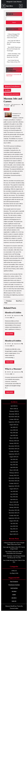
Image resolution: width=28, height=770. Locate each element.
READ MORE (10, 334)
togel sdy (14, 601)
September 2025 (13, 422)
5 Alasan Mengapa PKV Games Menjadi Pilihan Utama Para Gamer (13, 35)
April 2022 (12, 531)
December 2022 (13, 510)
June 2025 (12, 430)
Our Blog (7, 90)
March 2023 (13, 502)
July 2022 (12, 523)
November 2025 (13, 416)
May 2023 (12, 496)
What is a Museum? (13, 369)
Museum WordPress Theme (13, 606)
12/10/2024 (9, 343)
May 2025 (12, 432)
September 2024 (13, 454)
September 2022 (13, 518)
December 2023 (13, 478)
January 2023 (12, 507)
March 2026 (13, 408)
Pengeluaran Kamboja (14, 584)
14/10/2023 (9, 315)
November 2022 (13, 512)
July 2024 (12, 459)
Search (10, 14)
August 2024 (13, 456)
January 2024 (12, 475)
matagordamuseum (16, 104)
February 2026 (13, 411)
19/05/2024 (9, 371)
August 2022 (13, 520)
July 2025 (12, 427)
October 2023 (12, 483)
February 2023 (13, 504)
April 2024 (12, 467)
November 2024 (13, 448)
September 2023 (13, 486)
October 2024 (12, 451)
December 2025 (13, 414)
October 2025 (12, 419)
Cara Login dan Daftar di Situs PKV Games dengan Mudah (13, 42)
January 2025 (12, 443)
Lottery (13, 570)
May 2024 (12, 464)
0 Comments (7, 317)
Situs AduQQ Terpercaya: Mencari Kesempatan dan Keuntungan (14, 49)
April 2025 (12, 435)
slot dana (14, 591)
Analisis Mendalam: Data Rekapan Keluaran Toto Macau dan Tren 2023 (13, 55)
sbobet (14, 594)
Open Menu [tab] (9, 6)
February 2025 (13, 440)
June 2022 (12, 526)
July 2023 (12, 491)
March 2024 (13, 470)
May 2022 (12, 528)
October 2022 (12, 515)
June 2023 (12, 494)
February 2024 (13, 472)
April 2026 (13, 406)
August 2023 (13, 488)
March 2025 (13, 438)
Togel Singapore (14, 581)
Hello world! (9, 75)
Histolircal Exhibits (13, 312)
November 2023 (13, 480)
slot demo (14, 597)
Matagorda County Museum (14, 1)
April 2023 (12, 499)
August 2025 (13, 424)
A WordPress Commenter (12, 74)
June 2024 (12, 462)
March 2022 (13, 534)
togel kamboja (14, 588)
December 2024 (13, 446)
